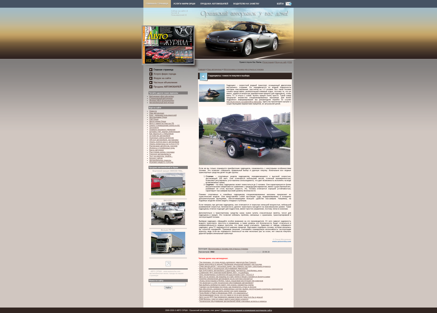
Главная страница (157, 4)
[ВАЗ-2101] (168, 224)
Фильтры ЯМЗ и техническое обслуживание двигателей (223, 268)
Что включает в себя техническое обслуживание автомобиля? (226, 283)
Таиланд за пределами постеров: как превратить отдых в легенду (227, 287)
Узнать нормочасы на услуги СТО (164, 144)
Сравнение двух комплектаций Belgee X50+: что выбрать (224, 272)
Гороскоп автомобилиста (160, 154)
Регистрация (268, 62)
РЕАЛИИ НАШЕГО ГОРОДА (161, 162)
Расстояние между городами (161, 152)
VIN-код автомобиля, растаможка (163, 140)
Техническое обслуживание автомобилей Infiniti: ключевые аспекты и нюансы (233, 301)
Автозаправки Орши (158, 117)
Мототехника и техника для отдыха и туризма (244, 69)
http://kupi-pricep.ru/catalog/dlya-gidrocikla (244, 102)
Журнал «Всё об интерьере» (161, 100)
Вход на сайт (281, 62)
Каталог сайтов (156, 158)
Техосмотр (154, 127)
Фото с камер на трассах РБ (161, 123)
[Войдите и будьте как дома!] (281, 5)
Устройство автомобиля (159, 136)
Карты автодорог (156, 150)
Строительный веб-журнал (161, 98)
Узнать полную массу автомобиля (164, 142)
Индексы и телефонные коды (162, 148)
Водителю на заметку (246, 4)
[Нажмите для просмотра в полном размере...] (244, 164)
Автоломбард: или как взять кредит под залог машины (222, 291)
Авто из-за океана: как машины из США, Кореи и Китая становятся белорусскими (234, 277)
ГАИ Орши (153, 119)
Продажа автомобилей (214, 4)
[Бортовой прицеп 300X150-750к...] (168, 195)
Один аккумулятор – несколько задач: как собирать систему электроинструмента (235, 266)
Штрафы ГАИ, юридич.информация (164, 132)
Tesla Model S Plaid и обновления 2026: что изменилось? (223, 293)
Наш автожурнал (156, 113)
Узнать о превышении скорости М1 (164, 125)
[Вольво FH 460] (168, 254)
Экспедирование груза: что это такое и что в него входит (224, 295)
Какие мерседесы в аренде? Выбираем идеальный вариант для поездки (230, 264)
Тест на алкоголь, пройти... (161, 156)
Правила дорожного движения (162, 129)
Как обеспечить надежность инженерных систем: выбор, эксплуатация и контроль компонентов (241, 289)
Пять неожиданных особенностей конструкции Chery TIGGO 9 (226, 275)
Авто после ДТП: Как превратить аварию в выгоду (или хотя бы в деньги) (231, 297)
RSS (290, 62)
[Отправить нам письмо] (288, 5)
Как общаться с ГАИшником (161, 134)
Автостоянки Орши (157, 121)
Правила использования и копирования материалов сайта (246, 310)
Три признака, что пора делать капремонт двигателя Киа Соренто (227, 262)
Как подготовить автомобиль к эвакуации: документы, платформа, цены (230, 270)
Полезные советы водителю (161, 138)
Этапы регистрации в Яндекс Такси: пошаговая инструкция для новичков (231, 281)
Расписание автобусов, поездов (163, 146)
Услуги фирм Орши (184, 4)
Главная (201, 69)
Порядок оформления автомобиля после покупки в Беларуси (225, 279)
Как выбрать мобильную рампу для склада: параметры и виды (226, 285)
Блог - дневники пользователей (163, 115)
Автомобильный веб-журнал (161, 102)
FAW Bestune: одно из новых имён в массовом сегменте (223, 299)
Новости (153, 111)
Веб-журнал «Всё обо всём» (161, 96)
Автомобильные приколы (160, 160)
